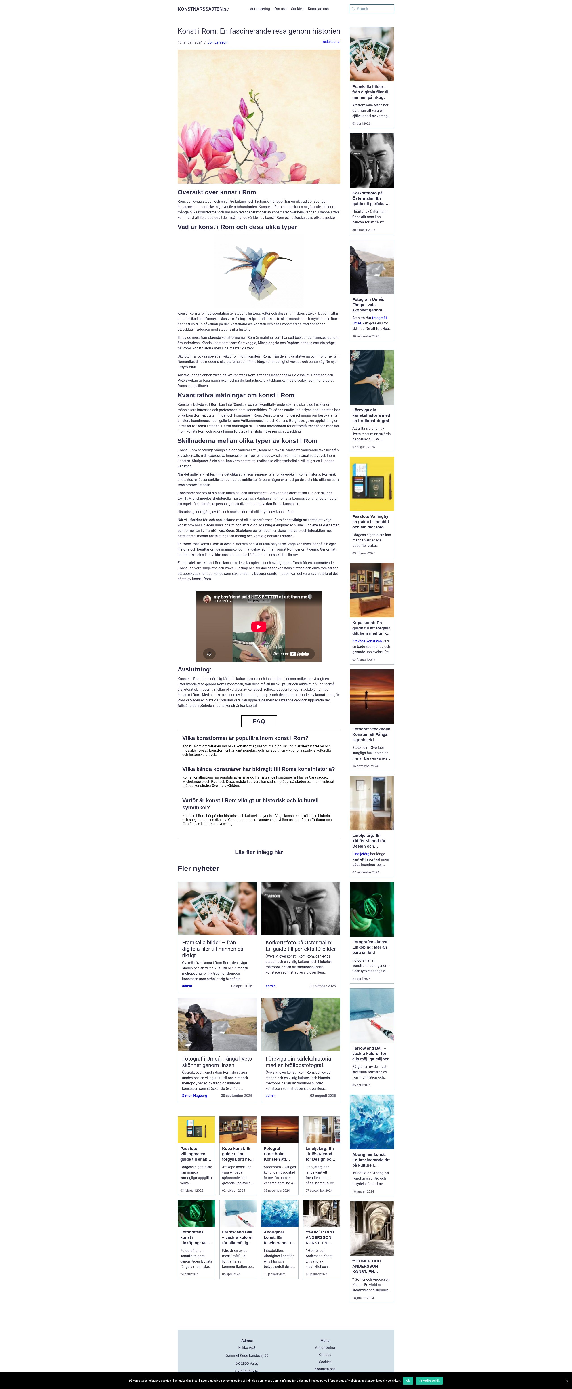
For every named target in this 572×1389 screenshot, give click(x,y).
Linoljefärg (360, 854)
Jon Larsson (217, 42)
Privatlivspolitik (429, 1380)
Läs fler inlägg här (259, 852)
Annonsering (260, 9)
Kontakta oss (318, 9)
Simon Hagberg (194, 1096)
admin (187, 986)
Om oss (280, 9)
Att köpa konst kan (367, 641)
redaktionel (331, 42)
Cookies (297, 9)
